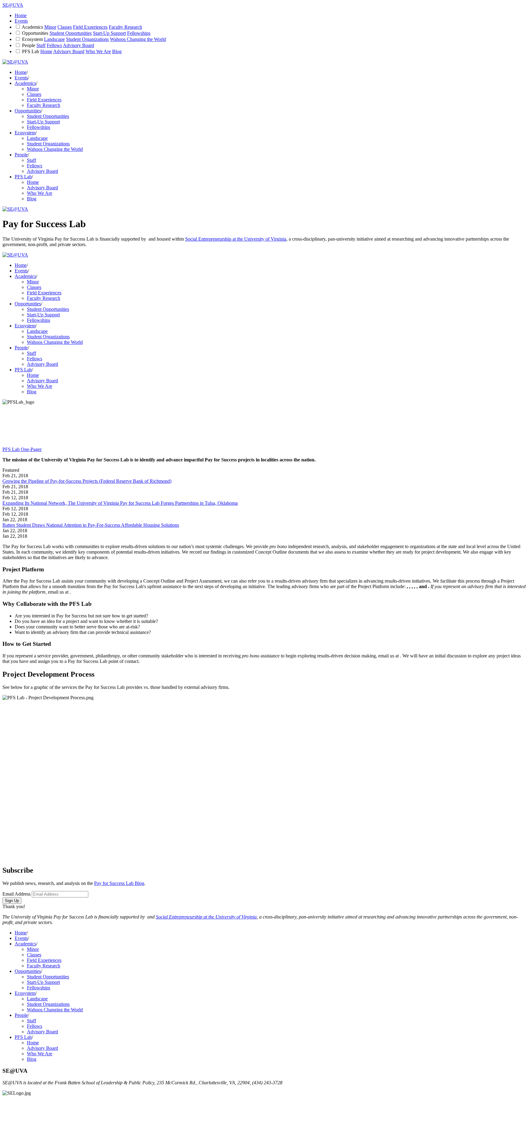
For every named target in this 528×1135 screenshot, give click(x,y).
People (28, 45)
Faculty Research (125, 27)
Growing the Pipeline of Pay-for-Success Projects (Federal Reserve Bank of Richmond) (86, 481)
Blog (117, 51)
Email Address (16, 894)
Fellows (54, 45)
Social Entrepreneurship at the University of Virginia (235, 239)
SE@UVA (12, 5)
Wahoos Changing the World (138, 39)
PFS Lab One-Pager (22, 449)
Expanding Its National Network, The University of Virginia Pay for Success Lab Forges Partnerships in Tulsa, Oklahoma (120, 503)
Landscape (54, 39)
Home (21, 15)
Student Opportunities (71, 33)
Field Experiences (90, 27)
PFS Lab (30, 51)
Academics (32, 27)
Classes (64, 27)
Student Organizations (87, 39)
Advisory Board (78, 45)
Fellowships (138, 33)
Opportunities (35, 33)
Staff (41, 45)
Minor (50, 27)
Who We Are (98, 51)
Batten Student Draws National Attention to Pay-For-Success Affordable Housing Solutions (90, 525)
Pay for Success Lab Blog (119, 883)
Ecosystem (32, 39)
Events (21, 21)
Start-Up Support (109, 33)
